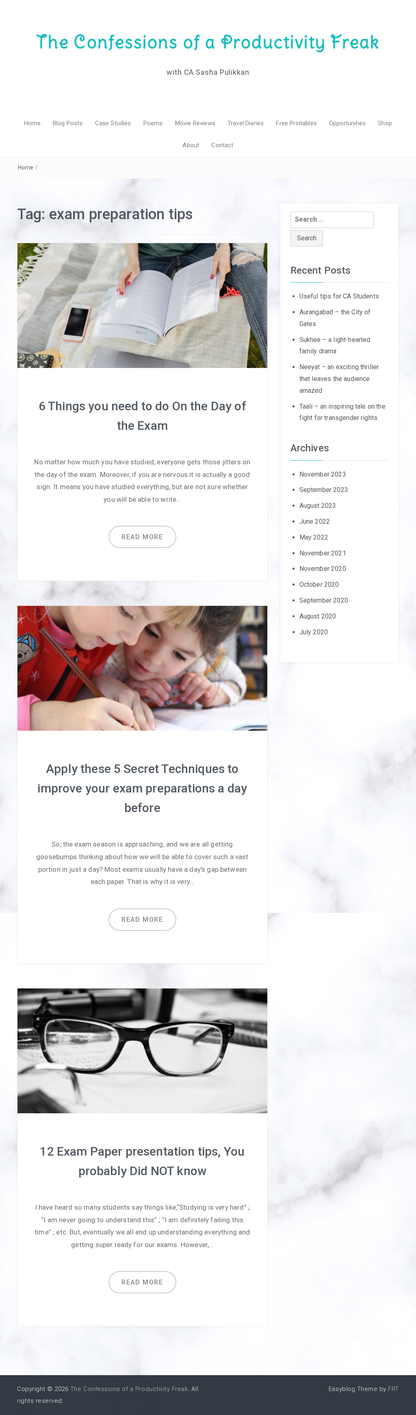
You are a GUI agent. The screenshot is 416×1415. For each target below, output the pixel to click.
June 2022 (314, 521)
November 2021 (322, 553)
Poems (153, 123)
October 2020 (319, 584)
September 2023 (323, 490)
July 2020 (313, 632)
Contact (222, 145)
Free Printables (296, 123)
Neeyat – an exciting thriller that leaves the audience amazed (339, 378)
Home (32, 123)
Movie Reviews (195, 123)
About (190, 145)
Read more (142, 537)
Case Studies (113, 123)
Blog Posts (68, 123)
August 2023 (317, 505)
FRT (393, 1389)
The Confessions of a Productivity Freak (208, 41)
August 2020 (317, 616)
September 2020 (323, 600)
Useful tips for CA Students (339, 296)
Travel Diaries (246, 123)
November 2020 (322, 569)
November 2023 (322, 474)
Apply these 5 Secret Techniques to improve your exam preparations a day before (142, 788)
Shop (385, 123)
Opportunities (347, 123)
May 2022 (313, 537)
